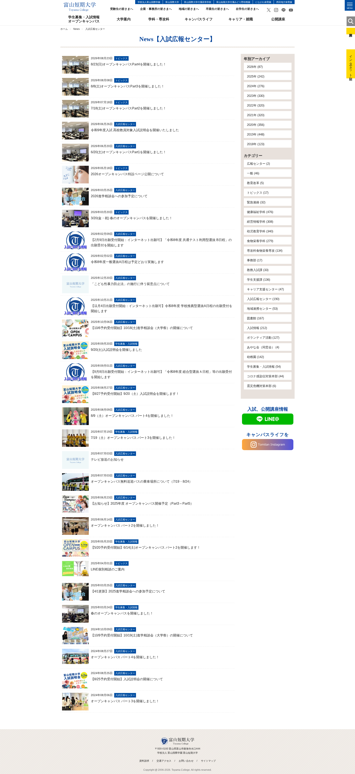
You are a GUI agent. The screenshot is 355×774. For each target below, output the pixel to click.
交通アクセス (164, 760)
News (76, 29)
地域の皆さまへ (189, 8)
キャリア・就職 (240, 19)
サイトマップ (208, 760)
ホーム (64, 29)
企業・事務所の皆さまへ (156, 8)
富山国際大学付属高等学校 (197, 2)
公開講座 (278, 19)
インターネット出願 (351, 64)
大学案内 (124, 19)
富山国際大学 (172, 2)
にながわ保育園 (263, 2)
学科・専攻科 (158, 19)
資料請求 (350, 31)
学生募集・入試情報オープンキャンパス (84, 19)
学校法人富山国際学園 (149, 2)
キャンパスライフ (199, 19)
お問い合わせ (186, 760)
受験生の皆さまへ (121, 8)
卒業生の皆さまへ (217, 8)
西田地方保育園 (284, 2)
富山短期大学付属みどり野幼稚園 (233, 2)
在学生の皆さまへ (247, 8)
